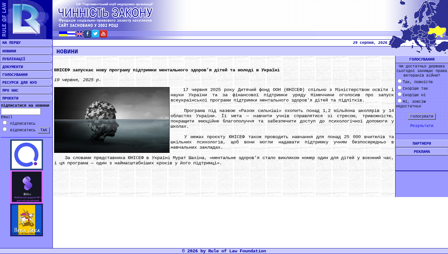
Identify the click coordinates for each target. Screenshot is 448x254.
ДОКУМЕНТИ (11, 67)
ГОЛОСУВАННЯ (14, 75)
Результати (421, 126)
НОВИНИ (8, 51)
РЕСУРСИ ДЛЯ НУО (18, 83)
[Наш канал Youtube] (103, 36)
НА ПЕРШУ (10, 43)
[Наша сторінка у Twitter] (95, 36)
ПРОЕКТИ (9, 98)
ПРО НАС (9, 90)
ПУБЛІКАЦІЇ (12, 59)
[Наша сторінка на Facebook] (88, 36)
